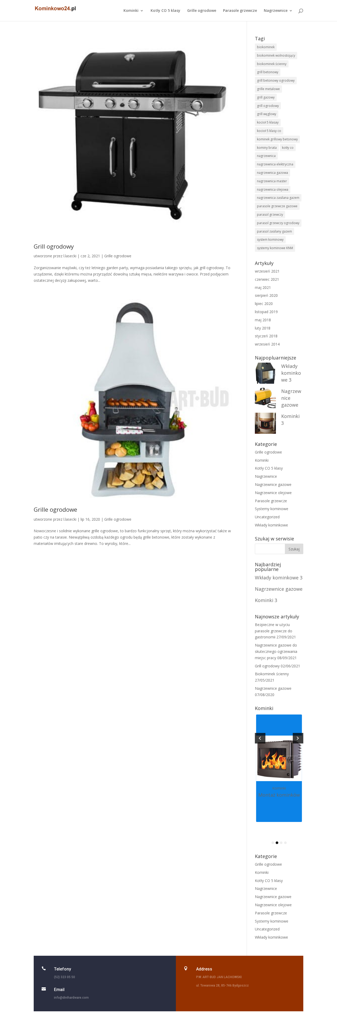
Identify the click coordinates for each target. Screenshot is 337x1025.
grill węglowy (266, 114)
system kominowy (270, 239)
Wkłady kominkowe (271, 525)
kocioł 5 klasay (268, 122)
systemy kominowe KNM (275, 248)
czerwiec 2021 (267, 279)
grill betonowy (267, 72)
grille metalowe (268, 89)
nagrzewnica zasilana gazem (278, 197)
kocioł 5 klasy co (269, 131)
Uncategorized (267, 516)
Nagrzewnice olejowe (273, 492)
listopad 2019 (266, 311)
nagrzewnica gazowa (272, 172)
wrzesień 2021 (267, 271)
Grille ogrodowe (201, 11)
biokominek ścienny (271, 64)
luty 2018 (262, 328)
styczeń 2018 (266, 335)
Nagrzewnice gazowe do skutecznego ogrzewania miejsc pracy (276, 651)
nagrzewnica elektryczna (275, 164)
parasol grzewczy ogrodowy (278, 223)
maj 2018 (263, 319)
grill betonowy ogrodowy (276, 80)
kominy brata (267, 147)
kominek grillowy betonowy (277, 139)
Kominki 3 (266, 600)
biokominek (266, 47)
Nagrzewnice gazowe (273, 484)
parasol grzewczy (270, 214)
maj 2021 (263, 287)
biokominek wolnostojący (276, 55)
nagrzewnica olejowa (272, 189)
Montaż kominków (279, 795)
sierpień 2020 (266, 295)
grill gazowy (266, 97)
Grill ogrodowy (54, 246)
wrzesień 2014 (267, 344)
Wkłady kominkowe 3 (291, 373)
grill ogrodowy (268, 106)
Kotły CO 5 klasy (165, 11)
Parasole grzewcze (240, 11)
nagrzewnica (266, 156)
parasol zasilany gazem (274, 231)
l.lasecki (69, 255)
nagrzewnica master (272, 181)
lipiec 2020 (264, 303)
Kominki (130, 11)
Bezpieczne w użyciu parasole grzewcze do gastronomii (273, 631)
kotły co (288, 147)
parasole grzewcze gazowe (277, 206)
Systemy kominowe (271, 508)
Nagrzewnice (276, 11)
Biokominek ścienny (272, 673)
